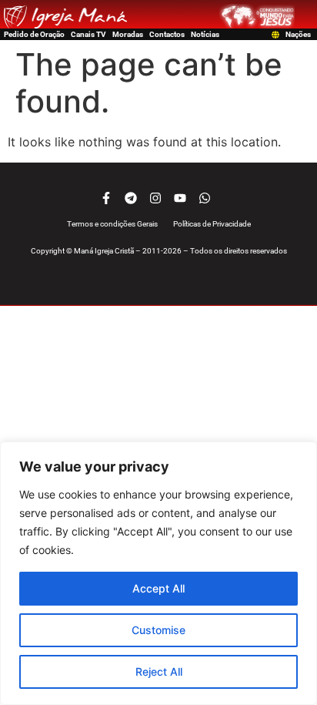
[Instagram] (155, 198)
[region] (158, 573)
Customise (158, 629)
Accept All (158, 588)
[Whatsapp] (204, 198)
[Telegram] (130, 198)
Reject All (158, 671)
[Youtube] (180, 198)
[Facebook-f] (106, 198)
